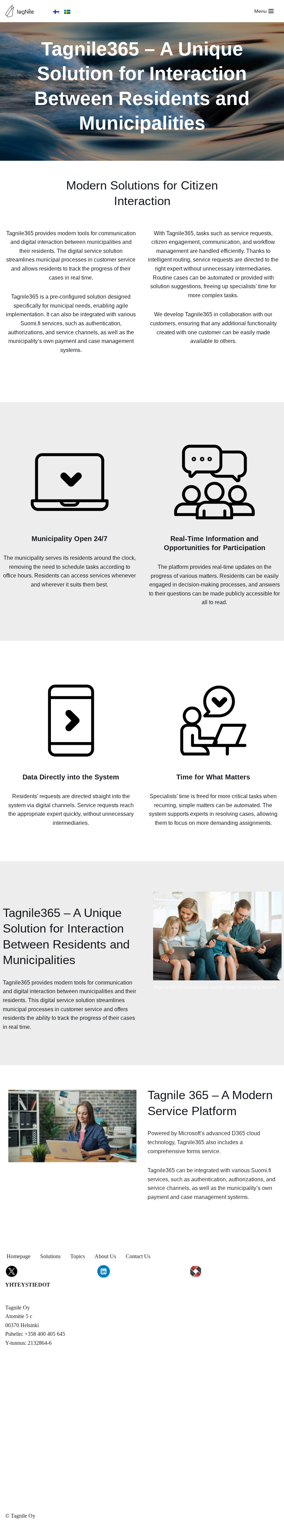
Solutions (50, 1256)
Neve (115, 1529)
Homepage (18, 1256)
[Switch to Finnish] (56, 11)
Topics (77, 1256)
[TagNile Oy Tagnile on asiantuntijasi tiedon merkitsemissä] (21, 11)
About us (105, 1256)
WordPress (164, 1529)
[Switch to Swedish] (67, 11)
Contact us (138, 1256)
